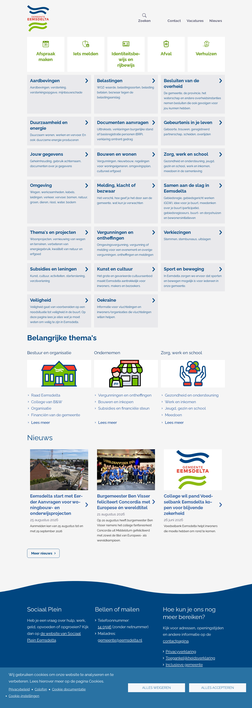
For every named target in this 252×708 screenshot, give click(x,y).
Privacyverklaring (181, 651)
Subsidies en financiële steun (123, 408)
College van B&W (46, 402)
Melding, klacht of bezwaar (116, 188)
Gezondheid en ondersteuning (192, 395)
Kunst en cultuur (115, 269)
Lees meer (38, 423)
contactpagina (176, 641)
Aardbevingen (45, 80)
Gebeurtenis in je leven (188, 122)
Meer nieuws (41, 553)
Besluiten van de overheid (181, 83)
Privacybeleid (19, 689)
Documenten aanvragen (123, 122)
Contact (174, 21)
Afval (166, 53)
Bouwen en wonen (117, 154)
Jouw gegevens (46, 154)
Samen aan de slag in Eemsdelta (186, 188)
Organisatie (41, 408)
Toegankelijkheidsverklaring (190, 658)
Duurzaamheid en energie (49, 125)
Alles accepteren (217, 688)
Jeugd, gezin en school (185, 408)
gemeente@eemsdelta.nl (120, 640)
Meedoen (173, 415)
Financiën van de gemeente (55, 415)
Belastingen (109, 80)
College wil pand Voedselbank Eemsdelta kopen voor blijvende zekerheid (188, 504)
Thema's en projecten (53, 232)
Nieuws (215, 21)
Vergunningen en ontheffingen (115, 235)
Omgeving (41, 185)
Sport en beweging (184, 269)
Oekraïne (106, 300)
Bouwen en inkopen (115, 402)
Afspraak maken (45, 56)
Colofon (41, 689)
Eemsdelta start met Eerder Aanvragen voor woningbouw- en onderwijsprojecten (56, 504)
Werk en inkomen (180, 402)
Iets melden (85, 53)
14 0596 (104, 627)
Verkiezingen (177, 232)
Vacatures (195, 21)
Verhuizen (206, 53)
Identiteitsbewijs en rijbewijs (126, 59)
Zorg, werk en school (186, 154)
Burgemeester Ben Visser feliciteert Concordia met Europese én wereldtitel (123, 501)
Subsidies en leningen (53, 269)
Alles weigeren (156, 688)
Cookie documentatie (69, 689)
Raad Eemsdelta (45, 395)
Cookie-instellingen (24, 696)
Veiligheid (40, 300)
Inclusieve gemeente (184, 664)
